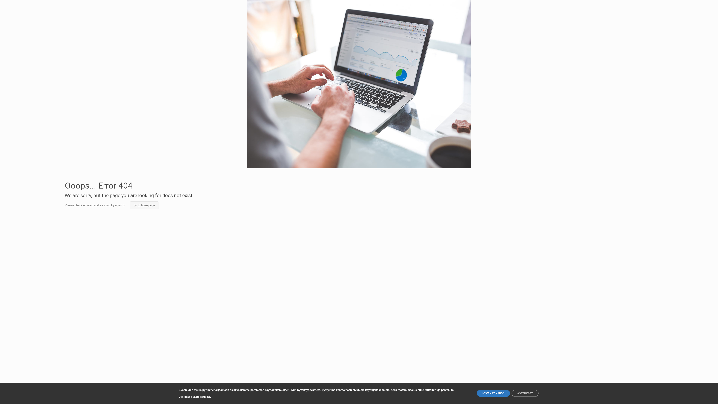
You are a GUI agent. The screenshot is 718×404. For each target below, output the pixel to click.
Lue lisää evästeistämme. (195, 396)
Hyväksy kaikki (493, 393)
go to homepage (144, 205)
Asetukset (525, 393)
